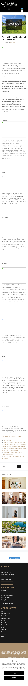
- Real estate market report (10, 442)
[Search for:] (9, 466)
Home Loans (13, 444)
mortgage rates (16, 448)
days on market (21, 442)
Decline (14, 677)
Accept (14, 673)
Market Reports (7, 440)
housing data (8, 446)
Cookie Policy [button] (18, 667)
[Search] (19, 466)
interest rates (8, 448)
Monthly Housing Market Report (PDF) (11, 436)
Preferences (14, 682)
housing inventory (16, 446)
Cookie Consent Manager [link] (6, 660)
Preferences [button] (22, 668)
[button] (9, 9)
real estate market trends (12, 450)
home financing (5, 444)
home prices (20, 444)
